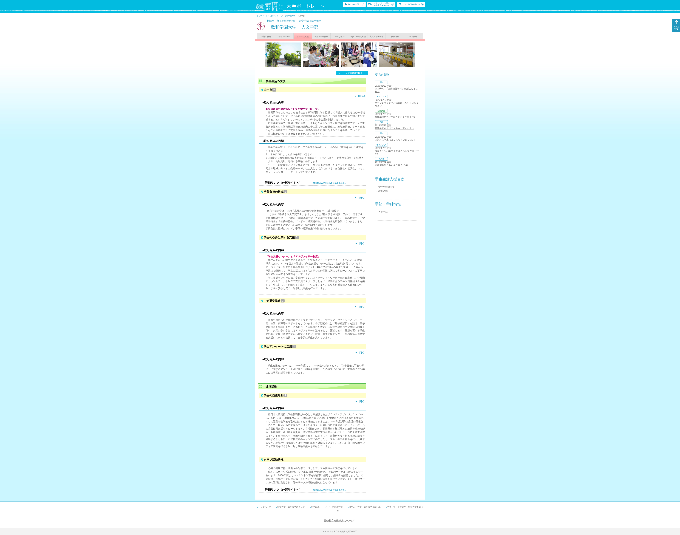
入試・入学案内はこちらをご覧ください (395, 139)
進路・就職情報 (321, 36)
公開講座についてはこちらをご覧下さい (395, 117)
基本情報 (413, 36)
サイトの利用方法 (334, 507)
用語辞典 (315, 507)
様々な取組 (340, 36)
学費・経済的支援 (358, 36)
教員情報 (395, 36)
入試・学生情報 (376, 36)
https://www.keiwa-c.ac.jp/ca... (329, 182)
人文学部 (383, 212)
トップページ (262, 16)
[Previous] (266, 55)
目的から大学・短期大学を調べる (365, 507)
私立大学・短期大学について (291, 507)
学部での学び (284, 36)
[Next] (414, 55)
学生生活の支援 (386, 187)
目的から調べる (276, 16)
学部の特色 (266, 36)
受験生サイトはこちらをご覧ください (394, 128)
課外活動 (383, 191)
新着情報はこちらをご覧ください (392, 165)
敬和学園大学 (290, 16)
